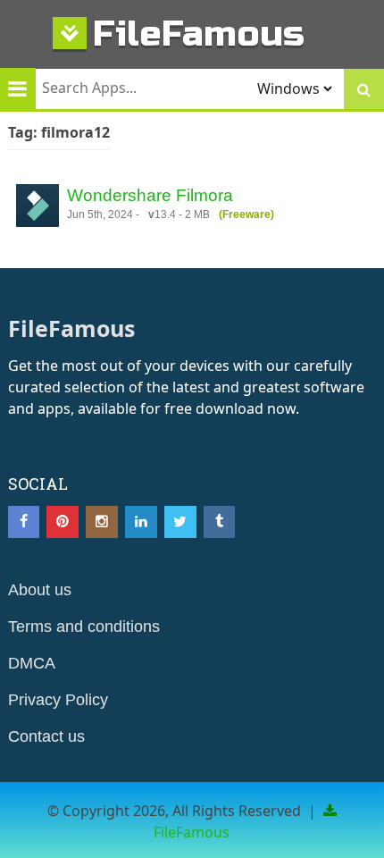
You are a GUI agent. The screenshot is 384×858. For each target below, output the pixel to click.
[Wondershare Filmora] (37, 208)
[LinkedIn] (141, 522)
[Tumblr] (220, 522)
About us (39, 590)
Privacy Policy (58, 700)
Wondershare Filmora (150, 195)
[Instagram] (102, 522)
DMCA (31, 663)
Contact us (46, 736)
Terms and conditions (84, 626)
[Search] (364, 89)
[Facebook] (24, 522)
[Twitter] (180, 522)
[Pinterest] (62, 522)
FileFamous (199, 34)
